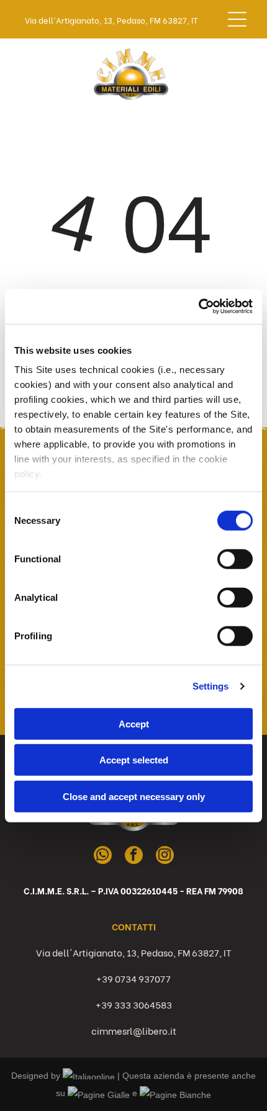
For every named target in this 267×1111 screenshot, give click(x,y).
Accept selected (133, 760)
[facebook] (134, 856)
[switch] (235, 559)
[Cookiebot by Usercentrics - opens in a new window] (198, 307)
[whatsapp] (103, 856)
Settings (210, 686)
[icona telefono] (25, 80)
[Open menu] (237, 19)
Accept (134, 723)
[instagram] (165, 856)
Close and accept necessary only (134, 796)
